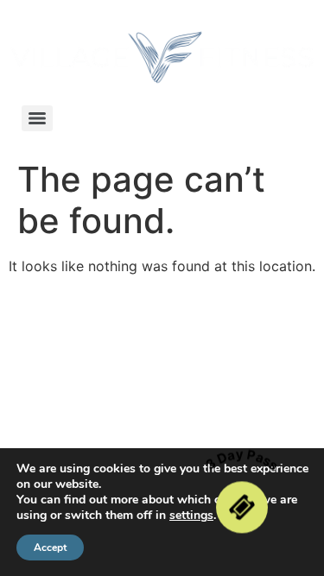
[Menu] (37, 118)
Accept (50, 547)
